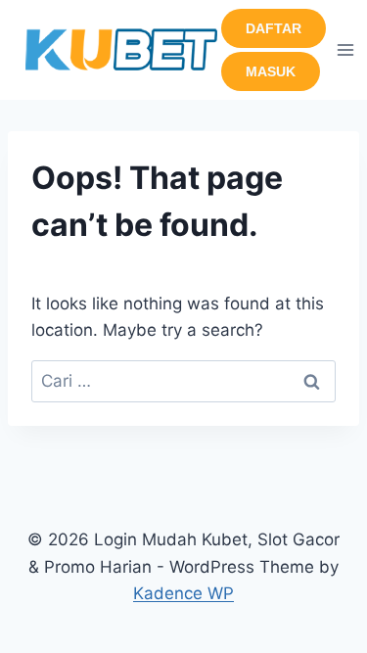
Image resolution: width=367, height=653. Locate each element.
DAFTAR (273, 28)
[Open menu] (346, 49)
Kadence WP (183, 593)
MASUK (271, 71)
